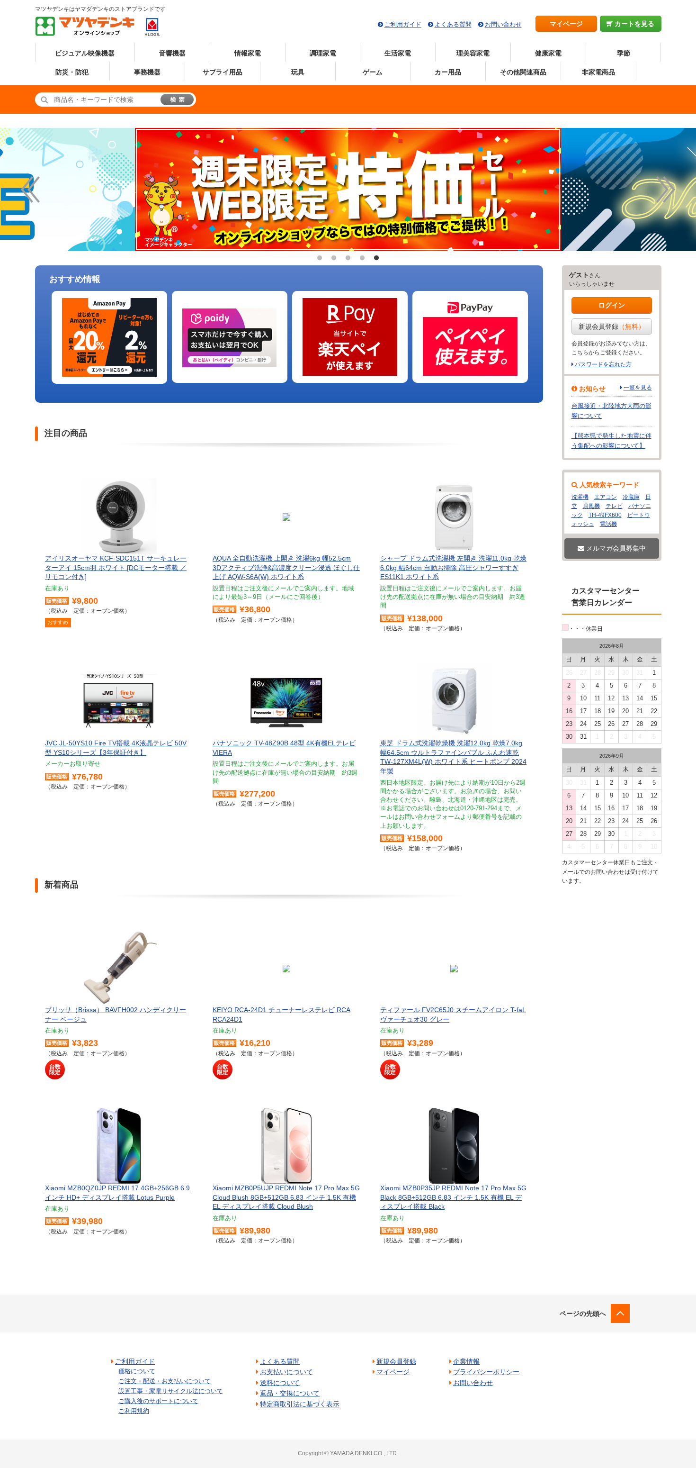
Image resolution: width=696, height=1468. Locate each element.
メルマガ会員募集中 (615, 548)
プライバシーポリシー (486, 1372)
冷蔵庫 (631, 497)
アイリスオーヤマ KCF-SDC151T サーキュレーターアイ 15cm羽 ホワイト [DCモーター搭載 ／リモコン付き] (116, 567)
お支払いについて (286, 1372)
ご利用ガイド (402, 24)
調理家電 (323, 53)
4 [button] (362, 258)
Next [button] (665, 189)
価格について (136, 1371)
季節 (623, 53)
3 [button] (348, 258)
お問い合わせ (503, 24)
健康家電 (548, 53)
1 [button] (319, 258)
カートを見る (633, 23)
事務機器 (147, 72)
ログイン (611, 305)
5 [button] (376, 258)
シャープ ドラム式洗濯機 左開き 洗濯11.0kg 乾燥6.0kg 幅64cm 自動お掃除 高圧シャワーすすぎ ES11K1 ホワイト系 (453, 567)
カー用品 (448, 72)
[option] (234, 189)
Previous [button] (30, 189)
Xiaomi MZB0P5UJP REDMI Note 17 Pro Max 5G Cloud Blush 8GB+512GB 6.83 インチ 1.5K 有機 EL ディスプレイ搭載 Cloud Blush (286, 1197)
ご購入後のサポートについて (158, 1401)
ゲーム (373, 72)
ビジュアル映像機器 (85, 53)
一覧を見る (638, 387)
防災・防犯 (72, 72)
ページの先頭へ (583, 1313)
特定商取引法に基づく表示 (299, 1404)
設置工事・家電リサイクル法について (170, 1391)
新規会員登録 (612, 326)
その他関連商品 (523, 72)
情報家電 (247, 53)
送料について (280, 1382)
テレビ (614, 506)
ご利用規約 (133, 1410)
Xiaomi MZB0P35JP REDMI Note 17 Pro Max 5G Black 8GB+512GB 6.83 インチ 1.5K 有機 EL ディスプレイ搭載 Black (453, 1197)
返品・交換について (290, 1393)
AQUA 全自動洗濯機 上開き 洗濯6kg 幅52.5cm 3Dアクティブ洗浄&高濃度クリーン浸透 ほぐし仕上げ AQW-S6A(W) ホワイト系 (286, 567)
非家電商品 (598, 72)
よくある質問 (453, 24)
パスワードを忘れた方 (603, 364)
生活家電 (397, 53)
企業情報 (466, 1361)
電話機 (608, 524)
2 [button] (334, 258)
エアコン (605, 497)
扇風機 (591, 506)
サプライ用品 (222, 72)
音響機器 (172, 53)
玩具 (297, 72)
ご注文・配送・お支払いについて (164, 1381)
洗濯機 (580, 497)
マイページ (566, 23)
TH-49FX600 (605, 515)
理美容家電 (473, 53)
